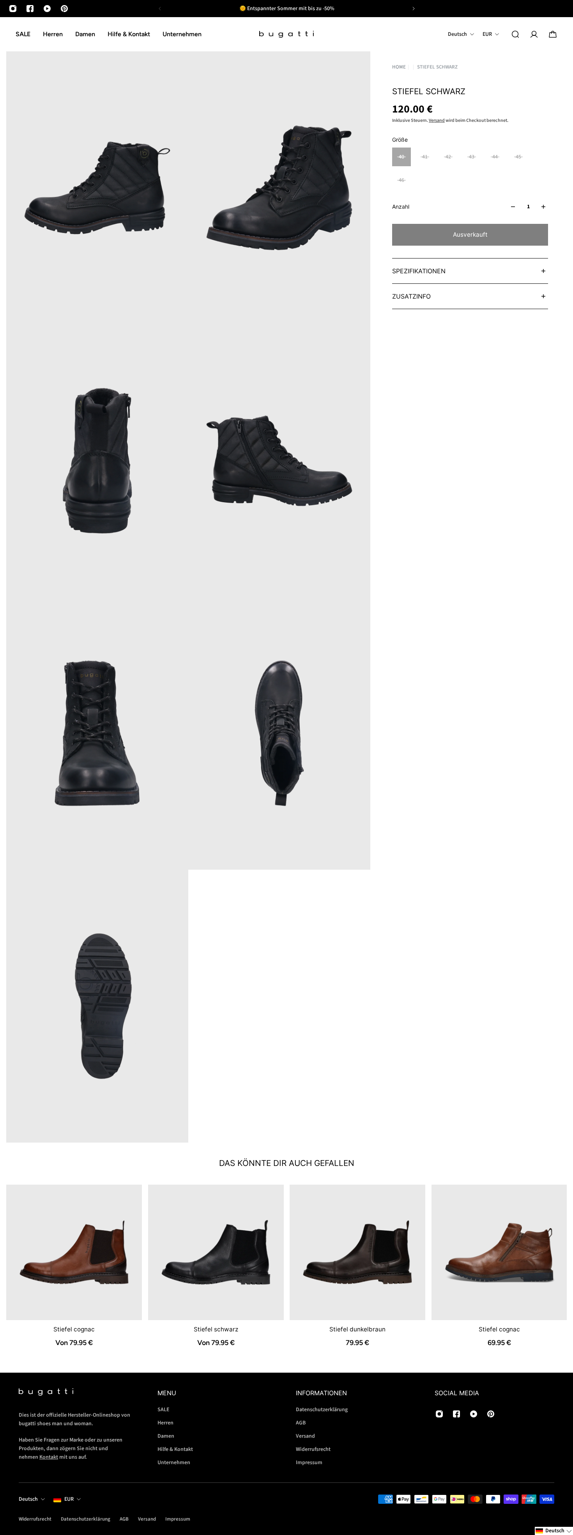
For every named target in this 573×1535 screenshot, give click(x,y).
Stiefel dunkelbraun (357, 1329)
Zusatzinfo (411, 296)
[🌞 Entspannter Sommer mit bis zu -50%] (287, 8)
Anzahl (400, 206)
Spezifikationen (419, 271)
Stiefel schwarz (215, 1329)
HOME (399, 67)
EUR (69, 1499)
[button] (554, 1531)
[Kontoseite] (534, 34)
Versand (437, 120)
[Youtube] (47, 8)
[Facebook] (30, 8)
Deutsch (28, 1499)
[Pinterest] (64, 8)
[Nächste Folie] (413, 8)
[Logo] (286, 34)
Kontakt (48, 1457)
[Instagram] (12, 8)
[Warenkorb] (552, 34)
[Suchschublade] (515, 34)
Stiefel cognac (74, 1329)
